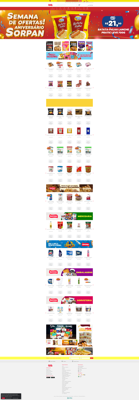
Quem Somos (48, 369)
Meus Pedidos (52, 361)
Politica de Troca (48, 372)
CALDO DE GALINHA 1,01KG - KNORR (69, 229)
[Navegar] (1, 22)
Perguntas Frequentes (49, 374)
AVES (63, 366)
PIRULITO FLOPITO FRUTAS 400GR (60, 88)
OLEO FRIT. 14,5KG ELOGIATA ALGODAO (51, 154)
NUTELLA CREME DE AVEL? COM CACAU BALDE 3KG (60, 69)
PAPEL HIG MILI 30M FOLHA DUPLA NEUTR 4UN (79, 257)
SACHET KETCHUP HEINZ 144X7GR (78, 135)
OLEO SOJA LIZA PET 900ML (51, 229)
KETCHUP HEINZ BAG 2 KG (60, 135)
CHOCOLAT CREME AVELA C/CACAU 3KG (79, 313)
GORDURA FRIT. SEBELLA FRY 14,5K (69, 154)
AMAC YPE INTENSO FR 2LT (60, 257)
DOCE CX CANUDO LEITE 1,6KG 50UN (78, 69)
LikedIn (80, 371)
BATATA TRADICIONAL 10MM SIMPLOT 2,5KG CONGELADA (69, 117)
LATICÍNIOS (63, 379)
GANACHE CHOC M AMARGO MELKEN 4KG (69, 202)
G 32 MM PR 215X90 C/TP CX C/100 (78, 202)
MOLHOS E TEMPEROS (65, 382)
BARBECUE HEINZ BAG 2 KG (51, 135)
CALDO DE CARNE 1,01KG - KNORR (88, 229)
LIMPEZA (63, 380)
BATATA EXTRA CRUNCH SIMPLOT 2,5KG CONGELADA (50, 117)
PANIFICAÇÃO (64, 385)
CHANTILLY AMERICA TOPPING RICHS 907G (51, 202)
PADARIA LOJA (64, 384)
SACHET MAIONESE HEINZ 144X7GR (88, 135)
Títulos (64, 361)
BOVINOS (63, 369)
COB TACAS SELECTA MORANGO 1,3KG (69, 313)
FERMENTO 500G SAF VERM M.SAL (88, 202)
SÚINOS (63, 391)
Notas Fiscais (76, 361)
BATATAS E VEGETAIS (65, 367)
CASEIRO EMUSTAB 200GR (51, 313)
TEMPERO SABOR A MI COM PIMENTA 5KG (51, 174)
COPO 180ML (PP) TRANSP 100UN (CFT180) (60, 285)
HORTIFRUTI (64, 377)
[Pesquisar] (77, 5)
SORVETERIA (64, 390)
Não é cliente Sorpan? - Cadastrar (80, 2)
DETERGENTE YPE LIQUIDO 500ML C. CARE (88, 257)
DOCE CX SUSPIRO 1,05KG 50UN (88, 69)
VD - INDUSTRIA (64, 393)
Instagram (80, 369)
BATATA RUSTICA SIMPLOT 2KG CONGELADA (88, 116)
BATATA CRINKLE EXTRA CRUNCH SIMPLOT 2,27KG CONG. (78, 117)
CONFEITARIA (64, 371)
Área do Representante (90, 2)
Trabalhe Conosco (48, 370)
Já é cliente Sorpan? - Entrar (70, 2)
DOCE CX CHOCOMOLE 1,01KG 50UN (51, 69)
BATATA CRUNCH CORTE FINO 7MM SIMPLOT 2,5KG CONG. (60, 117)
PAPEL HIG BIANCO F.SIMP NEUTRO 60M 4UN (69, 257)
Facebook (80, 370)
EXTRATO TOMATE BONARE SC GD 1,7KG (60, 229)
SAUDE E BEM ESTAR (65, 389)
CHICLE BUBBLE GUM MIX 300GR (51, 88)
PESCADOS (63, 386)
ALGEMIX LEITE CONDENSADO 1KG (60, 313)
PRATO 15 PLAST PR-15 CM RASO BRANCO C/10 (88, 285)
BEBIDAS (63, 368)
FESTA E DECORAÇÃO (65, 374)
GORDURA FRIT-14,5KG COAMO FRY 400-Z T (60, 154)
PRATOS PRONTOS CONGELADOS (66, 387)
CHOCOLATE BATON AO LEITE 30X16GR (78, 88)
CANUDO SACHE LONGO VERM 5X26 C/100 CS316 (69, 285)
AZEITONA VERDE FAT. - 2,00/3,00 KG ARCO (69, 174)
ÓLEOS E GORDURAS (65, 383)
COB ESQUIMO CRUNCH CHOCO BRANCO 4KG (88, 313)
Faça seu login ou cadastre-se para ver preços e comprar (51, 75)
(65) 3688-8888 (80, 367)
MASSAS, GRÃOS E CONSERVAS (66, 381)
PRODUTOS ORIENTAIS (65, 388)
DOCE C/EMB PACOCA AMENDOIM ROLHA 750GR (69, 69)
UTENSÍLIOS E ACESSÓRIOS (66, 392)
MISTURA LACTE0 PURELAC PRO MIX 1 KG (79, 229)
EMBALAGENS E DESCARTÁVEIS (66, 373)
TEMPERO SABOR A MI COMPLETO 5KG (60, 174)
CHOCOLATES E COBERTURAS (66, 370)
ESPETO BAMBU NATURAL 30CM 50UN (79, 285)
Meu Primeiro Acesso (49, 373)
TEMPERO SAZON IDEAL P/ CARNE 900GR (79, 174)
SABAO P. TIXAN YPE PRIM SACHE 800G (51, 257)
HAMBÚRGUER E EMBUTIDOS (66, 375)
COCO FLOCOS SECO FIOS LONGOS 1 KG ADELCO (60, 202)
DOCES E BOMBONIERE (65, 372)
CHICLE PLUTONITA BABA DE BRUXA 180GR (88, 88)
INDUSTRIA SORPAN (65, 378)
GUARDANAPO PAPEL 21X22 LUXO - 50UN (51, 285)
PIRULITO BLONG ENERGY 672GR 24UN (69, 88)
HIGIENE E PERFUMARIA (65, 376)
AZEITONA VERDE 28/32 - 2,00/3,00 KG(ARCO (88, 174)
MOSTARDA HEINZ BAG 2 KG (69, 135)
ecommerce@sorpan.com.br (83, 368)
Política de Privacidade (49, 371)
